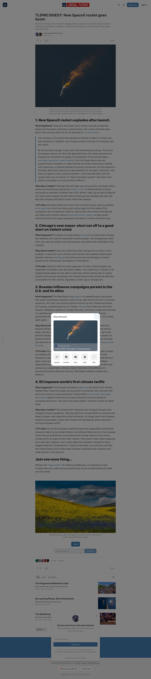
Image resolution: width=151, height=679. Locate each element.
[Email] (75, 356)
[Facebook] (66, 356)
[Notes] (84, 356)
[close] (96, 316)
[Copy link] (56, 356)
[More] (94, 356)
